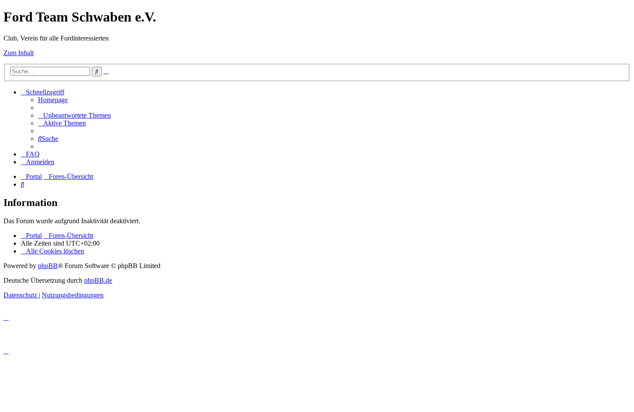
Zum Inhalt (18, 52)
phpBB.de (98, 280)
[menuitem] (53, 99)
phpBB (48, 265)
